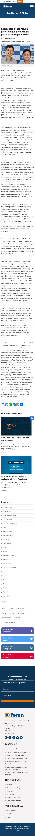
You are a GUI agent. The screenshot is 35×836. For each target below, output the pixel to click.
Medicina (6, 572)
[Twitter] (17, 737)
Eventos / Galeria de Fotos (16, 752)
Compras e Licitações (14, 788)
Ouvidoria (10, 814)
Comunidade (7, 519)
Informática (7, 560)
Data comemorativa (10, 523)
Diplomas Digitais (13, 749)
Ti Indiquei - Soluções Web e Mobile (17, 833)
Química (6, 588)
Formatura (6, 548)
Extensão (6, 540)
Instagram (8, 647)
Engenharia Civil (8, 536)
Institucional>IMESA (9, 568)
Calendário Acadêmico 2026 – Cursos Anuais (16, 763)
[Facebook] (9, 737)
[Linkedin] (13, 737)
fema (12, 609)
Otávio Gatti (6, 618)
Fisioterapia (7, 544)
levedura (5, 613)
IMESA (5, 552)
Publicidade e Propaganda (12, 584)
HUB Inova (21, 609)
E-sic (8, 817)
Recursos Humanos (14, 797)
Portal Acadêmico (7, 1)
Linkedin (8, 656)
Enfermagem (7, 532)
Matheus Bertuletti (18, 613)
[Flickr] (21, 737)
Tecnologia (7, 592)
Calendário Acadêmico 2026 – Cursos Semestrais (16, 768)
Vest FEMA (6, 596)
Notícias (6, 576)
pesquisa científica (8, 622)
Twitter (8, 639)
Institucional (7, 564)
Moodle (14, 1)
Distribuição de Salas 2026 (16, 755)
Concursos (10, 791)
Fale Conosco (12, 811)
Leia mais (4, 452)
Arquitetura (7, 511)
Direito (5, 528)
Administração (8, 507)
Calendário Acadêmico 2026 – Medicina (16, 773)
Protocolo (20, 1)
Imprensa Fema (8, 556)
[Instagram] (6, 737)
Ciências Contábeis (9, 515)
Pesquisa (17, 618)
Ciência (4, 609)
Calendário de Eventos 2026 (17, 758)
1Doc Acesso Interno (14, 801)
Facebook (8, 631)
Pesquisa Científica (9, 580)
